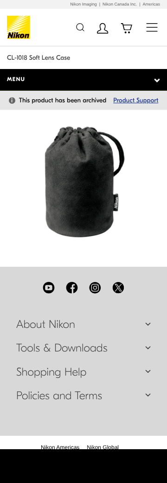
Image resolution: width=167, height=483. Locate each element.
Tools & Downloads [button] (61, 348)
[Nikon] (20, 27)
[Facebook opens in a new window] (72, 288)
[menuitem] (60, 447)
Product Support (135, 100)
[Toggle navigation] (152, 27)
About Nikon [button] (45, 324)
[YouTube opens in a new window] (49, 288)
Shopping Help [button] (51, 372)
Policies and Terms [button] (59, 395)
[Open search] (80, 27)
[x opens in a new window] (118, 288)
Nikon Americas (60, 447)
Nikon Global (103, 447)
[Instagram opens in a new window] (95, 288)
